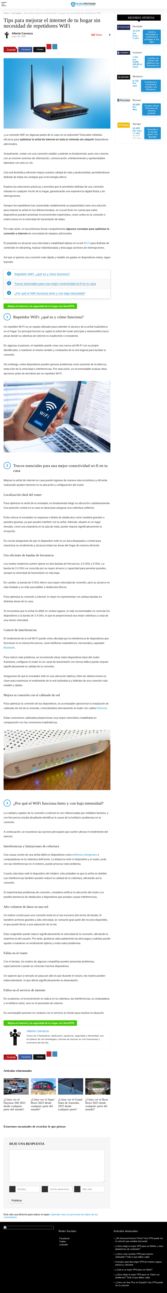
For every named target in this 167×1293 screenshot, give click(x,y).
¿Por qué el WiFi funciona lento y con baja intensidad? (49, 293)
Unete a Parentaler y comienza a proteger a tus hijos (151, 37)
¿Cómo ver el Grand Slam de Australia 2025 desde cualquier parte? (70, 1104)
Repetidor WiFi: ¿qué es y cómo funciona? (42, 274)
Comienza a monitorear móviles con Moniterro (151, 86)
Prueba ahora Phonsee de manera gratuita (151, 109)
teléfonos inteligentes (84, 854)
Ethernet (102, 708)
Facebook (64, 1238)
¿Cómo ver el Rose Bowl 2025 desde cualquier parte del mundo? (96, 1104)
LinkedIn (63, 1244)
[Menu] (4, 4)
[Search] (162, 4)
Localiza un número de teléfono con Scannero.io (152, 62)
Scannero (137, 52)
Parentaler (138, 26)
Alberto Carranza (22, 33)
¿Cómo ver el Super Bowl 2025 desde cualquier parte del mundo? (42, 1104)
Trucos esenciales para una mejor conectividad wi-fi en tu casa (55, 283)
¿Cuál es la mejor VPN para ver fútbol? (133, 1269)
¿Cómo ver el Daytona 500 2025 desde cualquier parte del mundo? (14, 1104)
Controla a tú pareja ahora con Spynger (152, 133)
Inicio (6, 13)
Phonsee (137, 100)
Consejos (16, 13)
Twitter (62, 1241)
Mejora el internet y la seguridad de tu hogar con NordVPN (41, 306)
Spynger (137, 124)
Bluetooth (9, 647)
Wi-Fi (87, 243)
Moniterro (138, 76)
